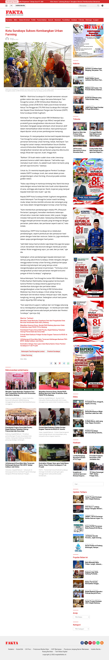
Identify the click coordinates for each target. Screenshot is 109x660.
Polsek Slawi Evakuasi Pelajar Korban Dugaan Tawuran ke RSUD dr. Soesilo (44, 335)
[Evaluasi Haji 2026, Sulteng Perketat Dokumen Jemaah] (78, 574)
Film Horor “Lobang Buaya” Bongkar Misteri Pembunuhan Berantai (51, 2)
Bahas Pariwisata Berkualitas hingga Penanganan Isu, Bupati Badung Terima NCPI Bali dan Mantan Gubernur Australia (94, 583)
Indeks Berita (20, 5)
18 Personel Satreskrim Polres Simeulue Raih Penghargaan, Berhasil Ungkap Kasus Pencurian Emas (79, 150)
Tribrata (81, 20)
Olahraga (88, 20)
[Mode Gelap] (102, 5)
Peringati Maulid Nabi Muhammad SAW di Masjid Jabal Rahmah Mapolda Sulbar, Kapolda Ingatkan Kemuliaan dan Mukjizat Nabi (96, 134)
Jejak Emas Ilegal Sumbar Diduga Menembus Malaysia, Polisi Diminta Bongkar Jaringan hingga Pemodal (94, 108)
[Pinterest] (90, 643)
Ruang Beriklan (47, 651)
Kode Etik (19, 649)
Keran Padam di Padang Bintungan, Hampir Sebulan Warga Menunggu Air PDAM (93, 546)
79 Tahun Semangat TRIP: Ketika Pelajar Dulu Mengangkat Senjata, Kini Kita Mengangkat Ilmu (96, 474)
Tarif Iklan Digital (61, 651)
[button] (98, 5)
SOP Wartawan (56, 649)
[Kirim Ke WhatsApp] (68, 363)
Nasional (58, 20)
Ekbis (15, 20)
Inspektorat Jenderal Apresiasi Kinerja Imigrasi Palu (79, 474)
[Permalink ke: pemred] (7, 39)
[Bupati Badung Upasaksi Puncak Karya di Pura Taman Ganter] (78, 594)
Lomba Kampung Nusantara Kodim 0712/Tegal (79, 457)
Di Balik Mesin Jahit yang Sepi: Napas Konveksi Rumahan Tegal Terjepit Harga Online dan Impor (94, 422)
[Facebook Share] (51, 363)
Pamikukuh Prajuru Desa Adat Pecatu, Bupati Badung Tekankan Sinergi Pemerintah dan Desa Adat (42, 331)
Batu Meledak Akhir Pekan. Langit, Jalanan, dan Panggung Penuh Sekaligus (93, 563)
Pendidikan (66, 20)
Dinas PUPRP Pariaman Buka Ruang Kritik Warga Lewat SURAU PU (94, 527)
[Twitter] (86, 643)
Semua (7, 27)
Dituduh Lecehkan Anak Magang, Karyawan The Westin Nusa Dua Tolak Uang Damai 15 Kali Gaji (93, 69)
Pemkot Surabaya (53, 351)
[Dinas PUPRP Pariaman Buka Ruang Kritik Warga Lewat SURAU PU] (78, 528)
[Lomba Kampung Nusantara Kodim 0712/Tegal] (80, 450)
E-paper (96, 20)
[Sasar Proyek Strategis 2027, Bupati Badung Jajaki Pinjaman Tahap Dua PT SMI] (78, 499)
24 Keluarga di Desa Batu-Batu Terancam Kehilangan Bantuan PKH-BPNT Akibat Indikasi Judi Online (44, 340)
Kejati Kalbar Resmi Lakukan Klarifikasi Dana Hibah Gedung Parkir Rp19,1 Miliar (94, 79)
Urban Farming (26, 355)
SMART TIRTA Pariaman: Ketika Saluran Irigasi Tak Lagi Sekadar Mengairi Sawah (94, 517)
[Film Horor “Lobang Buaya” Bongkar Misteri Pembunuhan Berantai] (78, 509)
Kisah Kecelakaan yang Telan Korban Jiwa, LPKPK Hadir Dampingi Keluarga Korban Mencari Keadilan (94, 98)
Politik (33, 20)
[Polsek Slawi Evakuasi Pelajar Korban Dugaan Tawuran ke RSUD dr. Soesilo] (54, 417)
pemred (12, 38)
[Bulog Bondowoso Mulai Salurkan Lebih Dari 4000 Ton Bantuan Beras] (78, 414)
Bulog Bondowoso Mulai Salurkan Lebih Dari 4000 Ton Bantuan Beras (94, 412)
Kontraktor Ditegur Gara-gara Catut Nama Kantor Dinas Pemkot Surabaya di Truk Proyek (42, 345)
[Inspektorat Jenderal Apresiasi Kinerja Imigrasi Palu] (80, 466)
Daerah (50, 20)
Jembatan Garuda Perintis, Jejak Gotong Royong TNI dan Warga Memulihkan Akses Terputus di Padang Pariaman (93, 537)
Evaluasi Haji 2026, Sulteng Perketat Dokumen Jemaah (91, 573)
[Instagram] (94, 643)
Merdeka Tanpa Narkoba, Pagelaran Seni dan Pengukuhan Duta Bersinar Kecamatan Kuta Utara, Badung (42, 321)
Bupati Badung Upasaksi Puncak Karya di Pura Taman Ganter (93, 592)
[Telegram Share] (64, 363)
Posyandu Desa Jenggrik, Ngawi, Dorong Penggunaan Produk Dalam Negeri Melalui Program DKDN (94, 403)
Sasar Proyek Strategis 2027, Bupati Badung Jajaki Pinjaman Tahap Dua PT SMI (93, 498)
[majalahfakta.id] (14, 13)
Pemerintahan (42, 20)
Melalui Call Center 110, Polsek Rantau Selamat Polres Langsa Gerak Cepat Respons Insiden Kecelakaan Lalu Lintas (93, 89)
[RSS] (102, 643)
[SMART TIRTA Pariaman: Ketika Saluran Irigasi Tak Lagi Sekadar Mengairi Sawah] (78, 519)
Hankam (74, 20)
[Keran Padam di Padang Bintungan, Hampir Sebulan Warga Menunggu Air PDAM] (78, 548)
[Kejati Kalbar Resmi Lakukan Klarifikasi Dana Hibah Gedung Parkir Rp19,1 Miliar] (78, 80)
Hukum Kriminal (24, 20)
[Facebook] (82, 643)
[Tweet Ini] (55, 363)
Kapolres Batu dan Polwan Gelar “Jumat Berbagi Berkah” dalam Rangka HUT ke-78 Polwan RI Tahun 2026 (79, 134)
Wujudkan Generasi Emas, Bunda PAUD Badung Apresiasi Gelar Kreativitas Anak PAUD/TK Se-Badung (42, 326)
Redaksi (11, 649)
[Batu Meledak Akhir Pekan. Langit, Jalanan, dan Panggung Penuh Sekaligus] (78, 565)
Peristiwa (9, 20)
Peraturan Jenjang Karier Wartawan (76, 649)
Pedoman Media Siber (41, 649)
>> (11, 5)
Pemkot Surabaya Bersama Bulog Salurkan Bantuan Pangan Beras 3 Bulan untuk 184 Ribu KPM (94, 432)
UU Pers (28, 649)
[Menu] (6, 5)
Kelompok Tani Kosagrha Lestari (33, 351)
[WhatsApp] (98, 643)
